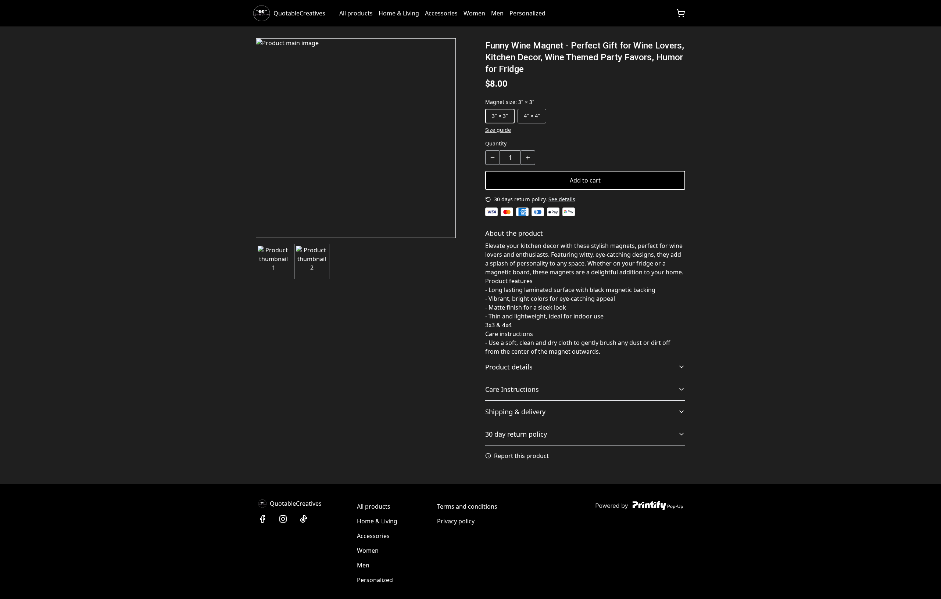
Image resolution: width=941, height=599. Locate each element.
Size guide (498, 129)
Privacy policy (456, 521)
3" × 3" (500, 115)
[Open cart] (680, 13)
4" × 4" (532, 115)
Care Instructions (512, 389)
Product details (509, 366)
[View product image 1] (273, 261)
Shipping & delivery (515, 411)
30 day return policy (516, 434)
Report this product (521, 456)
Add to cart (585, 180)
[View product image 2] (311, 261)
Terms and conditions (467, 506)
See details (561, 199)
